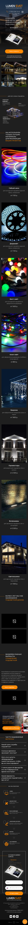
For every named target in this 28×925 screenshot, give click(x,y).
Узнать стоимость (14, 51)
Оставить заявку (14, 893)
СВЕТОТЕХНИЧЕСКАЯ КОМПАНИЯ (14, 8)
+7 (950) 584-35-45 (14, 12)
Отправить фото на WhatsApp (11, 728)
